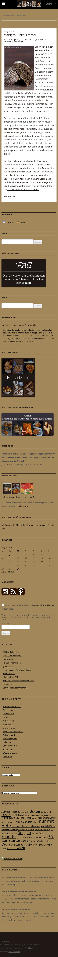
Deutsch (23, 222)
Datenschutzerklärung (44, 605)
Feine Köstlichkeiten (12, 662)
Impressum (4, 941)
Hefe (21, 817)
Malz (38, 40)
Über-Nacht (16, 847)
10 (18, 558)
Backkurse (48, 89)
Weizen (8, 844)
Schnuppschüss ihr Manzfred (16, 687)
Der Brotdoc (8, 659)
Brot (12, 40)
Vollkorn (33, 840)
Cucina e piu (8, 713)
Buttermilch (46, 812)
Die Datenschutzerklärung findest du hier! (19, 325)
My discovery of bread (13, 731)
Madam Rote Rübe (11, 677)
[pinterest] (13, 594)
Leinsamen (10, 822)
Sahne (42, 833)
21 (49, 561)
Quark (19, 829)
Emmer (32, 40)
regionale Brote (39, 829)
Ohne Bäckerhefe (23, 826)
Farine (5, 717)
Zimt (47, 845)
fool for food (8, 720)
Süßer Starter (45, 40)
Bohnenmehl (23, 812)
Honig (28, 817)
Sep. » (11, 571)
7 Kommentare (17, 41)
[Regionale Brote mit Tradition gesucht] (27, 435)
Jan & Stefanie (14, 951)
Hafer (37, 815)
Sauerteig (10, 836)
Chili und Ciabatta (11, 652)
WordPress (29, 948)
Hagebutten (46, 815)
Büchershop (22, 506)
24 (18, 565)
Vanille (25, 841)
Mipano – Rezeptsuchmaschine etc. (18, 680)
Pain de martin (9, 735)
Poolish (45, 826)
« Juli (3, 571)
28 (49, 565)
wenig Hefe (37, 845)
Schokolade (23, 837)
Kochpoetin (8, 724)
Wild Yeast (7, 756)
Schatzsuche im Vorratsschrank (23, 189)
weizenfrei (7, 41)
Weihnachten (44, 841)
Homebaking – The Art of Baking (17, 670)
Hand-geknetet (10, 817)
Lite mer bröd (9, 728)
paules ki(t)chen (10, 738)
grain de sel (8, 666)
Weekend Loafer (10, 753)
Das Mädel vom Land (12, 655)
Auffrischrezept (9, 812)
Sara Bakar (7, 684)
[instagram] (5, 594)
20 (42, 561)
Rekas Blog (7, 742)
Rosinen (35, 833)
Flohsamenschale (25, 815)
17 (18, 561)
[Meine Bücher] (18, 499)
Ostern (37, 826)
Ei (13, 815)
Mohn (35, 822)
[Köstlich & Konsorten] (11, 858)
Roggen (24, 832)
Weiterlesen (11, 196)
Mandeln (27, 821)
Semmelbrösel (35, 837)
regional (26, 829)
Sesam (44, 837)
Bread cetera (8, 710)
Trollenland (8, 749)
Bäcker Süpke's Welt (12, 706)
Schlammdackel (10, 745)
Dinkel (27, 40)
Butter (35, 811)
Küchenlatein (9, 673)
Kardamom (43, 817)
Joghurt (34, 818)
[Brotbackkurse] (18, 396)
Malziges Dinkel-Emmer (20, 35)
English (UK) (10, 222)
